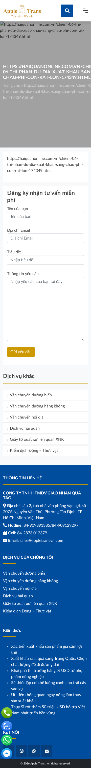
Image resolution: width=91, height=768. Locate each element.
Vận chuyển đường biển (31, 395)
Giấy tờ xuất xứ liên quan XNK (37, 439)
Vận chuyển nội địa (26, 417)
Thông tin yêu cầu (23, 274)
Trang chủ (11, 85)
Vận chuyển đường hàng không (37, 406)
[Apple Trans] (22, 11)
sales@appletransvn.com (41, 541)
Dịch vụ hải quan (25, 428)
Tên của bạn (17, 209)
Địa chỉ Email (18, 230)
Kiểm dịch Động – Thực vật (34, 451)
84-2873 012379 (32, 533)
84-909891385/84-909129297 (51, 525)
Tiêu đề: (14, 252)
